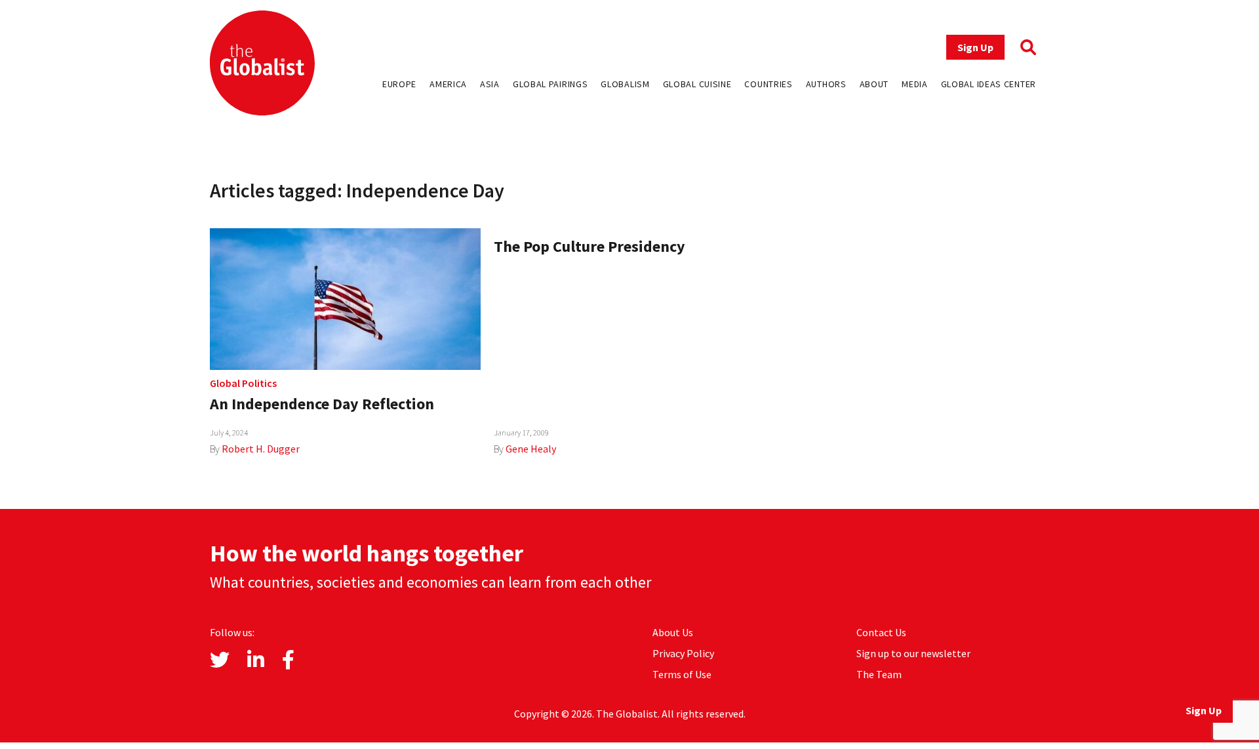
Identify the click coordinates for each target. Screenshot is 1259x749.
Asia (490, 84)
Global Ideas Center (988, 84)
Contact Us (881, 632)
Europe (399, 84)
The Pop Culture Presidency (589, 246)
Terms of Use (681, 674)
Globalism (625, 84)
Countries (768, 84)
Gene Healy (531, 448)
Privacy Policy (683, 653)
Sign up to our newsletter (913, 653)
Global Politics (243, 383)
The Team (879, 674)
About (874, 84)
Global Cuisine (697, 84)
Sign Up (975, 47)
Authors (826, 84)
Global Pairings (550, 84)
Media (915, 84)
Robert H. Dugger (261, 448)
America (448, 84)
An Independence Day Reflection (322, 404)
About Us (672, 632)
